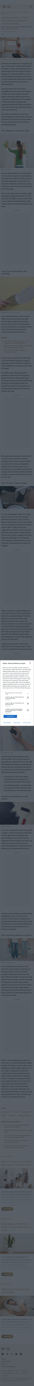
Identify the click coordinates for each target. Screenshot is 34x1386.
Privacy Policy (27, 722)
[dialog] (17, 693)
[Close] (30, 663)
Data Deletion (7, 722)
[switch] (27, 697)
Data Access (17, 722)
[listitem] (17, 693)
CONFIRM (10, 716)
